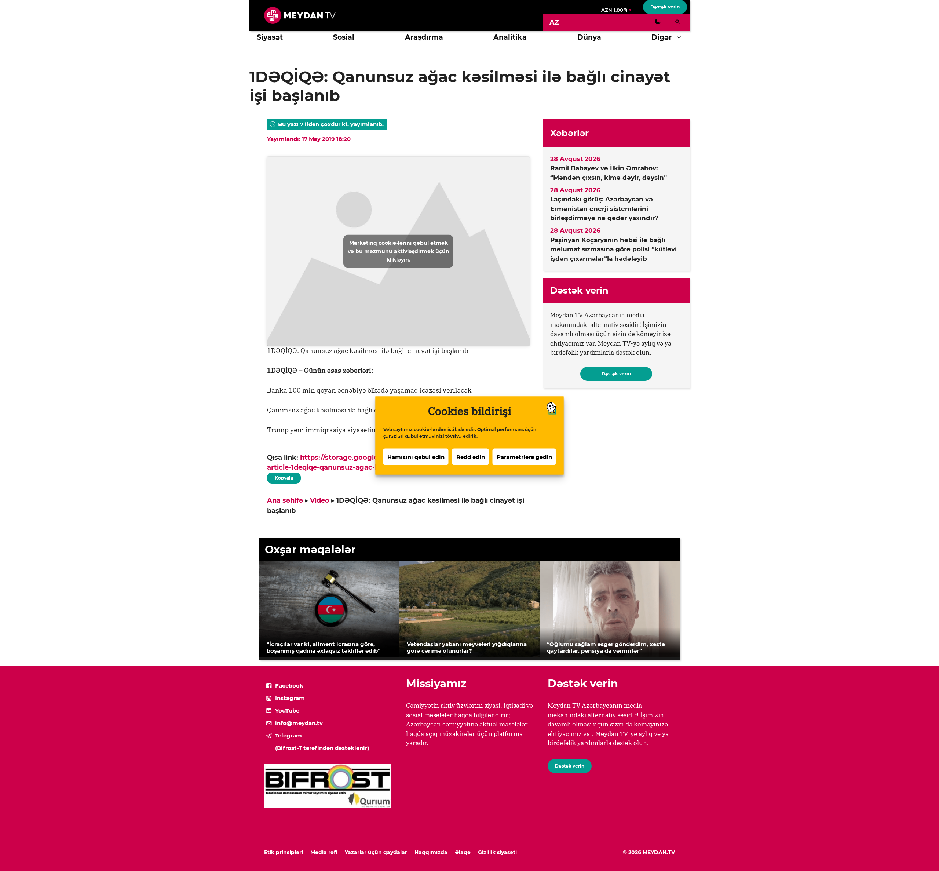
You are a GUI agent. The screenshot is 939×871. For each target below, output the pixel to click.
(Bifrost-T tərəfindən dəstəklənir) (322, 747)
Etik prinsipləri (283, 852)
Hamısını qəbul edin (416, 456)
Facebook (289, 685)
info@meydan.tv (299, 722)
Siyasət (270, 37)
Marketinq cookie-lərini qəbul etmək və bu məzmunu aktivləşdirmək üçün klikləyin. (398, 251)
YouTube (287, 710)
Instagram (290, 698)
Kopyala (283, 477)
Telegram (288, 735)
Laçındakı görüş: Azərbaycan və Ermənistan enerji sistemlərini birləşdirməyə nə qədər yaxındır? (604, 209)
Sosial (343, 37)
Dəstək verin (665, 7)
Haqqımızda (430, 852)
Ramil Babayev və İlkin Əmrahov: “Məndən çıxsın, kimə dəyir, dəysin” (608, 172)
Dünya (589, 37)
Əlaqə (463, 852)
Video (319, 500)
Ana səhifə (285, 500)
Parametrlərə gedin (524, 456)
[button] (681, 37)
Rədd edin (470, 456)
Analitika (510, 37)
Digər (661, 37)
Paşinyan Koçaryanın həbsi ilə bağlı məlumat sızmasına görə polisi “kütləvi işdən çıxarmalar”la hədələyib (613, 249)
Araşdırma (424, 37)
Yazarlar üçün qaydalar (376, 852)
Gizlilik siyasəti (497, 852)
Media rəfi (323, 852)
